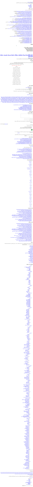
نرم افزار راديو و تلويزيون (26, 441)
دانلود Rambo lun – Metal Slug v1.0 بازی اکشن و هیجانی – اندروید (24, 18)
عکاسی (29, 269)
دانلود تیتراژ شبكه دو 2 (5, 100)
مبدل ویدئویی (27, 467)
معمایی (29, 282)
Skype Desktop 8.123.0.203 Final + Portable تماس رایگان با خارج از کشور (23, 25)
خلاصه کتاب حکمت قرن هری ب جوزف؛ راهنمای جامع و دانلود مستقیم (23, 15)
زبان (28, 369)
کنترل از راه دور (27, 395)
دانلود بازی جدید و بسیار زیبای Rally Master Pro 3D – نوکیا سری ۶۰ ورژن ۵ (23, 143)
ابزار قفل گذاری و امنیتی (26, 385)
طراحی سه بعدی (27, 456)
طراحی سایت (30, 6)
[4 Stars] (25, 89)
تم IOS (27, 355)
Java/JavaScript (27, 405)
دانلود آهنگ (29, 57)
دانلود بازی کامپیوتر (31, 253)
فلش (28, 458)
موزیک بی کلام (28, 292)
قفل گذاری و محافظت (26, 421)
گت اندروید (31, 248)
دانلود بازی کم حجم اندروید (11, 473)
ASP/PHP (28, 404)
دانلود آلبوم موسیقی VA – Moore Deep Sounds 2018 (26, 106)
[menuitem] (15, 478)
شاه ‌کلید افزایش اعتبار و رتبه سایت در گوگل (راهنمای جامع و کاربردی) (23, 236)
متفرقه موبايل (28, 345)
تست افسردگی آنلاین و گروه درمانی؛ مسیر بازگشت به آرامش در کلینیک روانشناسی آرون (22, 155)
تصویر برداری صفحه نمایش (26, 464)
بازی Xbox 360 (27, 279)
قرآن (28, 290)
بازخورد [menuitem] (29, 481)
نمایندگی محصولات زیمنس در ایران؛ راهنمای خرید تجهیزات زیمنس (24, 13)
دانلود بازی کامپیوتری (25, 473)
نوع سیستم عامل (28, 353)
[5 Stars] (23, 89)
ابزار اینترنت (27, 392)
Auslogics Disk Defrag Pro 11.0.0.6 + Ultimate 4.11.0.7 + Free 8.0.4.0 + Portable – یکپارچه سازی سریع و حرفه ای (19, 28)
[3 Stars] (27, 89)
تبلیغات (30, 4)
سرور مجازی (31, 250)
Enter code (31, 124)
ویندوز (28, 424)
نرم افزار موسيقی (27, 468)
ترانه (29, 286)
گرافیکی (28, 331)
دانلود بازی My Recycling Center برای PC (26, 42)
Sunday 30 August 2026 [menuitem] (27, 482)
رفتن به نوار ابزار (31, 477)
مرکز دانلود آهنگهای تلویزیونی (22, 102)
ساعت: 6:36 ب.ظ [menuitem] (28, 484)
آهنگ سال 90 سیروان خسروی (25, 97)
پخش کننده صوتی (27, 462)
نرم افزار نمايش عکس (26, 459)
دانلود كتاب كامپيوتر (28, 302)
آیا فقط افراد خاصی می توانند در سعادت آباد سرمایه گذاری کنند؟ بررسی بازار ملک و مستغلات (21, 157)
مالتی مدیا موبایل (28, 343)
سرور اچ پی (31, 259)
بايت (29, 298)
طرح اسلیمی (27, 311)
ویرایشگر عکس (27, 460)
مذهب (28, 413)
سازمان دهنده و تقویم (26, 377)
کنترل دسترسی (27, 389)
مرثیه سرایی (27, 291)
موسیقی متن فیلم (4, 102)
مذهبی (29, 288)
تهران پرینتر (31, 261)
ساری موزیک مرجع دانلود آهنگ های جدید (27, 105)
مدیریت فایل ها (27, 437)
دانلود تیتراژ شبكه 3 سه (17, 100)
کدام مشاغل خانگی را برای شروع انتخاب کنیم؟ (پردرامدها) (25, 35)
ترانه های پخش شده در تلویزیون (21, 98)
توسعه (28, 328)
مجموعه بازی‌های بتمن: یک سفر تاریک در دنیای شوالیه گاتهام (25, 219)
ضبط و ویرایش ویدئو (27, 465)
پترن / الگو (28, 318)
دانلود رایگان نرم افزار (28, 87)
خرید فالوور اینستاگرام (30, 251)
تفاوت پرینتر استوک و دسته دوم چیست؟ (27, 34)
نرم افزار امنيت (27, 390)
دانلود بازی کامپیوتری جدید (22, 473)
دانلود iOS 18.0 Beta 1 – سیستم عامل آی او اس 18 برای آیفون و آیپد (24, 19)
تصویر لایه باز (27, 309)
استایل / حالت (27, 316)
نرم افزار (29, 327)
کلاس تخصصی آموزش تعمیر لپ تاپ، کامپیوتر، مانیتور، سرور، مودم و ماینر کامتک (22, 235)
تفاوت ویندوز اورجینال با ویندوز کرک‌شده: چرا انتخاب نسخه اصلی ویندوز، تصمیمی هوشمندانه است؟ (20, 237)
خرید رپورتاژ (31, 255)
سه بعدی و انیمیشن (28, 267)
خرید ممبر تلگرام (31, 252)
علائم (28, 321)
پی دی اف (28, 376)
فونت (29, 319)
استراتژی (29, 272)
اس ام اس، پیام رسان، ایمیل (26, 348)
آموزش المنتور (31, 245)
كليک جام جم (28, 306)
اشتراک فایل (27, 393)
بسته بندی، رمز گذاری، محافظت (25, 399)
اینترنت (29, 391)
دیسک (28, 329)
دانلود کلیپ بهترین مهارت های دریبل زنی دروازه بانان (25, 139)
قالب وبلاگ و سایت (25, 406)
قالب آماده (29, 322)
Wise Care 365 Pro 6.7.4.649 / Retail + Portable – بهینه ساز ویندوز (24, 24)
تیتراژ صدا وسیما (26, 99)
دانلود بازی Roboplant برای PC (28, 39)
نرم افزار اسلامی (27, 439)
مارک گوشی (29, 339)
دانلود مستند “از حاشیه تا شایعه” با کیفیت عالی (26, 138)
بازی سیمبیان (26, 362)
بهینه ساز (28, 431)
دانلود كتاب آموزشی (28, 299)
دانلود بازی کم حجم (14, 473)
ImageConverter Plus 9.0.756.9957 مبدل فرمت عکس (25, 140)
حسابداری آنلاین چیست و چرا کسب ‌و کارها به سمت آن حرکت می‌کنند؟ (23, 209)
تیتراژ (17, 98)
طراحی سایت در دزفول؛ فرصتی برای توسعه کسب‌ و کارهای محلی (24, 31)
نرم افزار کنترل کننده (26, 444)
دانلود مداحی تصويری (28, 296)
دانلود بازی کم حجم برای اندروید (6, 473)
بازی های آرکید (27, 335)
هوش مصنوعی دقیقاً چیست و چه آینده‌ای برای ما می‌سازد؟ (25, 149)
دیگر (28, 387)
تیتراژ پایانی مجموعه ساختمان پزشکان (6, 98)
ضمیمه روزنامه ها (28, 305)
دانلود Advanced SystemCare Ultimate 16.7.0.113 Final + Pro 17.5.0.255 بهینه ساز (23, 29)
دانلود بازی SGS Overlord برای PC (27, 37)
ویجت (27, 359)
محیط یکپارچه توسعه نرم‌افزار (25, 402)
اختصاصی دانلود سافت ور (27, 371)
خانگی (29, 408)
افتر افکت (28, 323)
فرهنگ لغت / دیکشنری (26, 370)
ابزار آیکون (28, 450)
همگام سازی (27, 447)
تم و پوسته (28, 415)
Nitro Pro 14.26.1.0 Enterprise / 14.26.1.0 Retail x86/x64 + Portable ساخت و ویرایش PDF (22, 27)
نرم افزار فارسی (27, 443)
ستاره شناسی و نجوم (26, 411)
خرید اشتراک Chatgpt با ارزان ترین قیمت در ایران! (26, 12)
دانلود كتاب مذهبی (28, 303)
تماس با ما (30, 7)
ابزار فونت (28, 451)
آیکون (28, 308)
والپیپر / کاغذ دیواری (27, 315)
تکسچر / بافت (27, 310)
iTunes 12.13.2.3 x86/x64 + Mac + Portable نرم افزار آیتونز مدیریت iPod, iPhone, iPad (22, 22)
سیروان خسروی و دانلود (7, 101)
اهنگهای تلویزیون (27, 98)
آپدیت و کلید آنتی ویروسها (26, 384)
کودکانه (28, 287)
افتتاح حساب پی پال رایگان (28, 239)
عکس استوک (27, 312)
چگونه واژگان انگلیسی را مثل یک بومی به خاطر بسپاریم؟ (25, 216)
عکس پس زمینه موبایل (26, 344)
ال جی (28, 341)
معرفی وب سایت (27, 372)
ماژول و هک (26, 407)
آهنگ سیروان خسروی (19, 97)
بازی (30, 271)
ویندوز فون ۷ (27, 364)
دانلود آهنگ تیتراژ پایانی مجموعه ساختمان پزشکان (16, 99)
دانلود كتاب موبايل (28, 304)
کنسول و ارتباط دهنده (26, 436)
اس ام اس (28, 346)
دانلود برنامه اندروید (31, 249)
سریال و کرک (27, 434)
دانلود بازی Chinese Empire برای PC (27, 38)
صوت (30, 285)
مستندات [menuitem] (29, 479)
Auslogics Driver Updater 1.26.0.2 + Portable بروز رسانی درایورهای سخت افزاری (22, 26)
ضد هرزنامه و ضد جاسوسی (26, 388)
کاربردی (28, 351)
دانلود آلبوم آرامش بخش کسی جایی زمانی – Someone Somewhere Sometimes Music (22, 109)
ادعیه (28, 289)
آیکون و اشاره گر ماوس (26, 414)
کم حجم (29, 276)
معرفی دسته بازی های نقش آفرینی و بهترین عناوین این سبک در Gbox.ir (23, 240)
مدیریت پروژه (27, 379)
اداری (29, 266)
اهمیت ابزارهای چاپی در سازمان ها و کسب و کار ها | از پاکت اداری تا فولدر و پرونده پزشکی (21, 154)
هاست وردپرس (31, 258)
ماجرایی (29, 281)
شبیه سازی (29, 275)
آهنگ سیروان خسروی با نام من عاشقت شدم (12, 97)
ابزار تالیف (28, 374)
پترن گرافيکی (27, 453)
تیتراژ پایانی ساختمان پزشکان (13, 98)
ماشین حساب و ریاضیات (26, 352)
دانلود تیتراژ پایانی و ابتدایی (22, 100)
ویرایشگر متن (27, 448)
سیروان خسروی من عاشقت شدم (14, 101)
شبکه (29, 268)
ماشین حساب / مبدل (26, 378)
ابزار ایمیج (28, 418)
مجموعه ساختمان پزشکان (28, 102)
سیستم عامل (28, 422)
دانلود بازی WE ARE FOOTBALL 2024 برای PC (26, 40)
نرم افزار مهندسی (27, 445)
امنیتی (28, 349)
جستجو (24, 485)
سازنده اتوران (27, 420)
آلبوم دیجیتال (27, 449)
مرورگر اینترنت (27, 396)
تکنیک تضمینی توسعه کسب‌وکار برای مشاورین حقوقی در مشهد (24, 220)
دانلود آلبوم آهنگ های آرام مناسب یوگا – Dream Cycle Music (25, 108)
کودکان (29, 280)
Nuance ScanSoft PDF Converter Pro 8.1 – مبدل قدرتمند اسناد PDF (24, 141)
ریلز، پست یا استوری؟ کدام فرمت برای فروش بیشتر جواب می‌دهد (24, 32)
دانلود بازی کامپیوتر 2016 (29, 473)
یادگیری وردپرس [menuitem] (28, 480)
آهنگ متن (6, 97)
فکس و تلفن (27, 382)
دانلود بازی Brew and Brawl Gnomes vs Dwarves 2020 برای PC (24, 142)
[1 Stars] (30, 89)
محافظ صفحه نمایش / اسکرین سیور (25, 416)
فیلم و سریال (3, 101)
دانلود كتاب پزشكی (28, 300)
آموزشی (29, 366)
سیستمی (28, 435)
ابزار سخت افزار (27, 426)
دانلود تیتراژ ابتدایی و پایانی (28, 100)
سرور (28, 394)
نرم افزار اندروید (26, 358)
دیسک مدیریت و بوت (26, 433)
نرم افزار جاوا (26, 361)
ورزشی (29, 284)
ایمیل (28, 381)
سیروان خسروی (28, 101)
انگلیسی (28, 320)
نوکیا (28, 342)
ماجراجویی (28, 336)
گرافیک (30, 307)
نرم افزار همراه (27, 446)
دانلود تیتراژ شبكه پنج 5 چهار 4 (11, 100)
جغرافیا (28, 367)
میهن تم (32, 247)
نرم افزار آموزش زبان (26, 438)
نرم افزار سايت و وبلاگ (26, 442)
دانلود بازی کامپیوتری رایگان (18, 473)
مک (29, 283)
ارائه (28, 375)
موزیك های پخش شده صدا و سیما (15, 102)
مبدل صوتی (27, 466)
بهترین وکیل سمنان (31, 262)
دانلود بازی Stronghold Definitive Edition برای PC (26, 41)
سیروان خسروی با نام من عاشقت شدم (22, 101)
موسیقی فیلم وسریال (9, 102)
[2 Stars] (29, 89)
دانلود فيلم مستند (28, 295)
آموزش (30, 265)
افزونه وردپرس (31, 246)
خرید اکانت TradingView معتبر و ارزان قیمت (26, 218)
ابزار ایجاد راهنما (27, 398)
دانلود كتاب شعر (28, 301)
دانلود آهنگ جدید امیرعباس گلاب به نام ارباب (26, 110)
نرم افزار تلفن (27, 440)
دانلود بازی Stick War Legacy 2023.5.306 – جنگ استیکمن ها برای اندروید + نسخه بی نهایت (22, 21)
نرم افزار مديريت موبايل (26, 347)
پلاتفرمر (29, 273)
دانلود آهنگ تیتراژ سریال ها (8, 99)
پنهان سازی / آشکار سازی (26, 386)
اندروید (28, 356)
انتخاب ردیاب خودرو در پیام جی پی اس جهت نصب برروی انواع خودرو (24, 238)
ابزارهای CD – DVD (27, 428)
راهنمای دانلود (30, 5)
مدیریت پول (26, 350)
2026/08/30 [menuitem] (29, 483)
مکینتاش (30, 325)
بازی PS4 (28, 278)
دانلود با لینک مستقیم (29, 94)
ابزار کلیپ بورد (27, 427)
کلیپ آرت (28, 313)
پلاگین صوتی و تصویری (26, 463)
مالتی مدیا (29, 270)
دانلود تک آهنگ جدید (31, 256)
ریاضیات (28, 368)
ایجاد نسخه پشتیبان (27, 430)
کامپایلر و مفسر (27, 401)
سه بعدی (28, 324)
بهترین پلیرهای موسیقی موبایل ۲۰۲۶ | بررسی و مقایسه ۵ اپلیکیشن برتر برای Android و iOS (21, 16)
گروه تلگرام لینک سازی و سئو (28, 17)
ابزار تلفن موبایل (27, 425)
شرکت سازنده (28, 338)
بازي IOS (27, 354)
